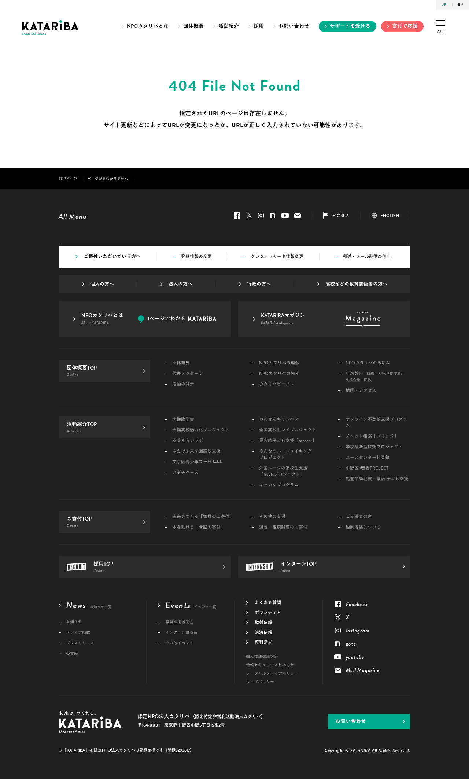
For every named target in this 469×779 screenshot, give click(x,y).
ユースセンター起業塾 (367, 458)
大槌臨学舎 (183, 419)
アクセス (340, 215)
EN (461, 4)
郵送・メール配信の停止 (367, 256)
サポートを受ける (350, 26)
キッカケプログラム (279, 485)
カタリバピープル (276, 384)
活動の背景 (183, 384)
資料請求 (263, 642)
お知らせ (74, 622)
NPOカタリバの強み (279, 374)
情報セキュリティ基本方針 (270, 665)
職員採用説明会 (179, 622)
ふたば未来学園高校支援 (196, 451)
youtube (285, 215)
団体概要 (193, 26)
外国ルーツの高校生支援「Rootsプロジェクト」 (283, 471)
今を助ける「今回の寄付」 (198, 527)
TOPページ (68, 178)
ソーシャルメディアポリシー (272, 674)
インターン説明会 (181, 633)
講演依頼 (263, 632)
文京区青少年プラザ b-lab (197, 462)
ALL (441, 31)
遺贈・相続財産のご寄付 (283, 527)
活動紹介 (228, 26)
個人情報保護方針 (262, 657)
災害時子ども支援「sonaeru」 (287, 441)
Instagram (261, 215)
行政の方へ (259, 284)
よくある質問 (268, 602)
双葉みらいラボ (187, 441)
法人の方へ (180, 284)
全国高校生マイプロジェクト (287, 430)
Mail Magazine (297, 215)
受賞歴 (72, 654)
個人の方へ (102, 284)
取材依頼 (263, 622)
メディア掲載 (78, 633)
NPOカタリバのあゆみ (368, 363)
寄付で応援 (405, 26)
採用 (259, 26)
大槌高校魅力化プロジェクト (200, 430)
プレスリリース (80, 643)
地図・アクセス (361, 390)
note (272, 215)
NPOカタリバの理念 (279, 363)
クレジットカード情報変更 (277, 256)
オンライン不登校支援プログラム (376, 422)
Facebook (237, 215)
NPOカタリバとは (148, 26)
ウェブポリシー (260, 682)
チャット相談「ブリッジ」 (372, 436)
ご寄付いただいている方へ (112, 256)
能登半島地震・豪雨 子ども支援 (377, 479)
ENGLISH (389, 215)
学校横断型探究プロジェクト (374, 447)
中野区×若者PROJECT (367, 468)
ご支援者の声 (359, 517)
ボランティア (268, 612)
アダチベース (185, 473)
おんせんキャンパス (279, 419)
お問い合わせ (293, 26)
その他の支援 (272, 517)
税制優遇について (363, 527)
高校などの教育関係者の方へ (356, 284)
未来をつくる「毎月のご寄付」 (203, 517)
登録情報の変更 (196, 256)
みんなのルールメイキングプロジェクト (285, 454)
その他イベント (179, 643)
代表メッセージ (187, 374)
